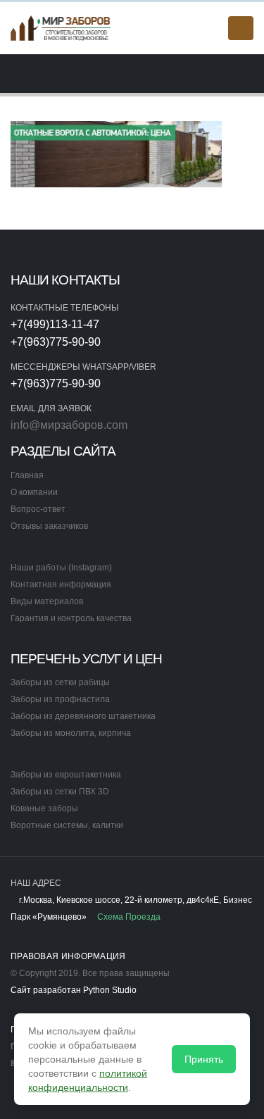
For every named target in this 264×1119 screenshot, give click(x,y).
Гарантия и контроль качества (71, 618)
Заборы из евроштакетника (66, 774)
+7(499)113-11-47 (55, 324)
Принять (203, 1059)
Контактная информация (61, 584)
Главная (27, 475)
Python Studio (110, 989)
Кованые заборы (44, 808)
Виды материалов (47, 601)
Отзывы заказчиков (49, 525)
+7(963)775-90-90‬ (56, 342)
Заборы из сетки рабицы (60, 682)
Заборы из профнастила (60, 699)
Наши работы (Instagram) (61, 567)
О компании (34, 491)
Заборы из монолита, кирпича (71, 732)
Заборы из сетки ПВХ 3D (60, 791)
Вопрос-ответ (38, 508)
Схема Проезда (128, 916)
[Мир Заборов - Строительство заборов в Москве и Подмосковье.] (61, 27)
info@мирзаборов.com (69, 425)
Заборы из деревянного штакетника (83, 715)
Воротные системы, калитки (67, 825)
